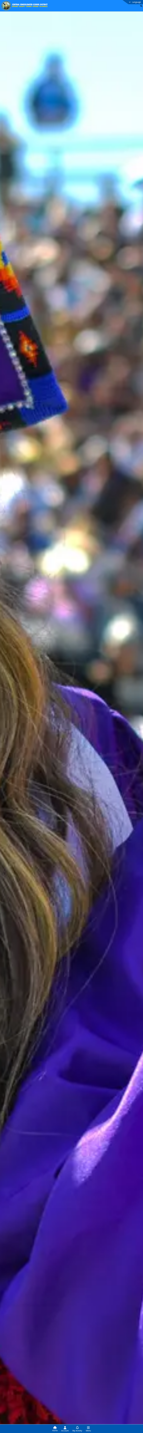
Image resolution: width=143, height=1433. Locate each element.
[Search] (140, 6)
